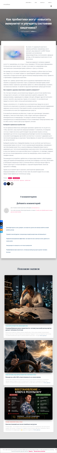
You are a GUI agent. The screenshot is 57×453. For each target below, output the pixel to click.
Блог (36, 2)
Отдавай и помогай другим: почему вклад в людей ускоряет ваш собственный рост (26, 234)
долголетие (16, 180)
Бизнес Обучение (9, 374)
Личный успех (15, 325)
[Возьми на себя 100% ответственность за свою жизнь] (28, 356)
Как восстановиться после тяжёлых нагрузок (21, 424)
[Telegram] (1, 232)
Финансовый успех (23, 325)
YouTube (51, 6)
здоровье (22, 180)
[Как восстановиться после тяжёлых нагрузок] (28, 403)
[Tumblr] (1, 225)
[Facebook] (1, 221)
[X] (1, 223)
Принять (31, 451)
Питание (7, 422)
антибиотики (10, 180)
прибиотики (27, 180)
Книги (49, 2)
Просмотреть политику (39, 451)
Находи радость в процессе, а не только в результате (19, 245)
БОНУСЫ (42, 2)
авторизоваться (35, 207)
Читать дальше (43, 335)
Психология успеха (31, 374)
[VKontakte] (1, 228)
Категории (28, 2)
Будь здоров (9, 325)
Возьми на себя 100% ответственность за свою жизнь (23, 377)
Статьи (20, 422)
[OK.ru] (1, 230)
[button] (44, 2)
